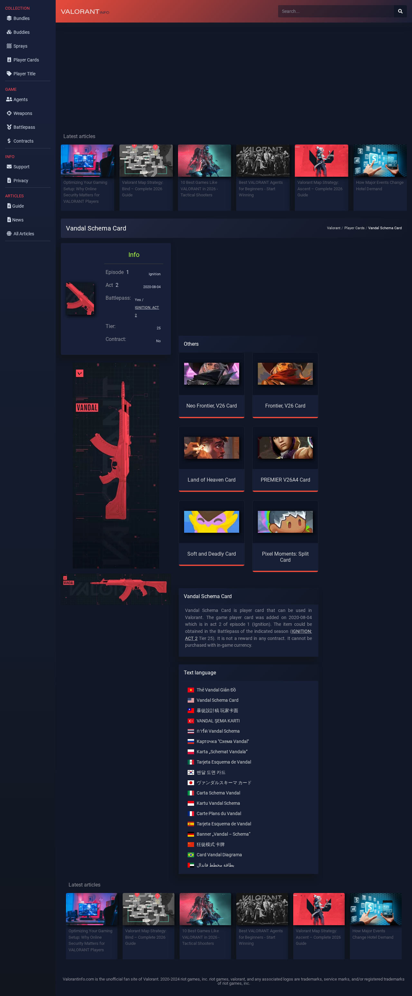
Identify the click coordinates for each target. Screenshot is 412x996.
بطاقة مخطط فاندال (215, 865)
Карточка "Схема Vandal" (223, 741)
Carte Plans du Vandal (219, 813)
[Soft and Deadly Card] (211, 521)
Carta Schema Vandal (218, 793)
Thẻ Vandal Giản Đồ (216, 690)
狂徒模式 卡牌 (211, 844)
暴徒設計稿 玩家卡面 (217, 710)
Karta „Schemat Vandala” (222, 752)
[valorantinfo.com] (85, 11)
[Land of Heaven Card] (211, 447)
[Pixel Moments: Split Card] (285, 521)
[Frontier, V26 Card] (285, 374)
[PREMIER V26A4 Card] (285, 447)
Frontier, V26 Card (285, 406)
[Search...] (400, 11)
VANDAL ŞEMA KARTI (218, 721)
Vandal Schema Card (218, 700)
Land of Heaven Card (212, 480)
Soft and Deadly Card (211, 554)
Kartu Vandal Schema (218, 803)
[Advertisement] (234, 73)
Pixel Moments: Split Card (285, 557)
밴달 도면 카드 (211, 772)
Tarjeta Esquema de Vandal (224, 762)
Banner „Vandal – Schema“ (223, 834)
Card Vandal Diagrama (219, 855)
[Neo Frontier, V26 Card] (211, 374)
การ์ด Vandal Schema (218, 731)
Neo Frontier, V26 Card (211, 406)
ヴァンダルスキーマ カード (224, 782)
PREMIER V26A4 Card (285, 480)
